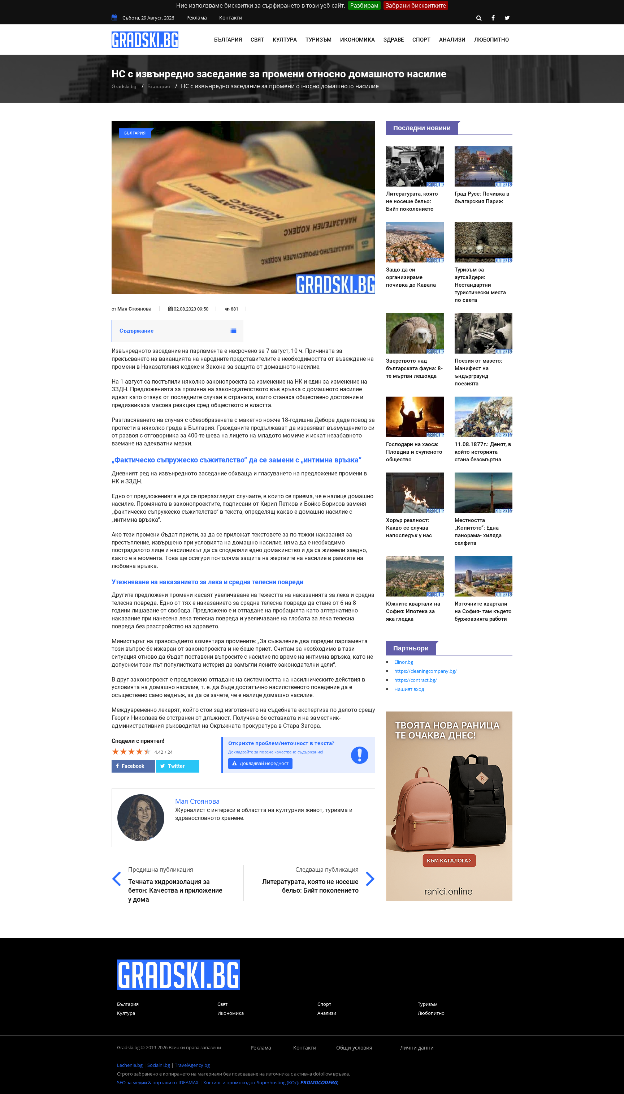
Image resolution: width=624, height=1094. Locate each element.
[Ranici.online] (449, 806)
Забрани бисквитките (416, 5)
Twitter (176, 766)
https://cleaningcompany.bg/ (425, 671)
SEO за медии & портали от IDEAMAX (158, 1082)
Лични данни (417, 1047)
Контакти (230, 17)
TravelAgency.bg (192, 1065)
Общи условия (354, 1047)
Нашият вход (409, 689)
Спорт (421, 40)
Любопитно (491, 40)
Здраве (394, 40)
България (228, 40)
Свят (257, 40)
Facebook (132, 766)
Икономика (357, 40)
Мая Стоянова (134, 309)
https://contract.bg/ (415, 680)
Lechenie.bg (130, 1065)
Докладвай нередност (264, 763)
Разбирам (364, 5)
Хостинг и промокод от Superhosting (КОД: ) (270, 1082)
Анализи (452, 40)
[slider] (131, 751)
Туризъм (319, 40)
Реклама (196, 17)
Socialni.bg (158, 1065)
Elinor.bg (403, 662)
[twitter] (507, 17)
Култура (285, 40)
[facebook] (493, 17)
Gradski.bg (124, 86)
